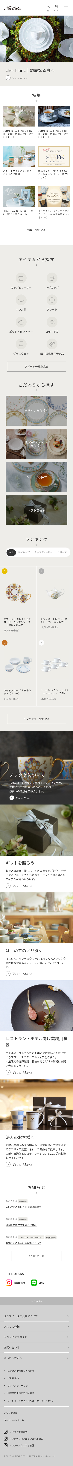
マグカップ (24, 552)
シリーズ (62, 552)
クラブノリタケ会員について (21, 1316)
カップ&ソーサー (43, 552)
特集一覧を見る (36, 230)
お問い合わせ (11, 1347)
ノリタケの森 (10, 1412)
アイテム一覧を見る (36, 366)
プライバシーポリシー (18, 1385)
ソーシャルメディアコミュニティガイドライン (30, 1400)
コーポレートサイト (14, 1420)
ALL (11, 552)
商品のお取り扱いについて (20, 1370)
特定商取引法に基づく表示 (20, 1393)
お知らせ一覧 (36, 1256)
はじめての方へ (13, 1358)
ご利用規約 (13, 1378)
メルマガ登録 (11, 1326)
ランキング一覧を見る (36, 719)
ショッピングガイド (15, 1337)
